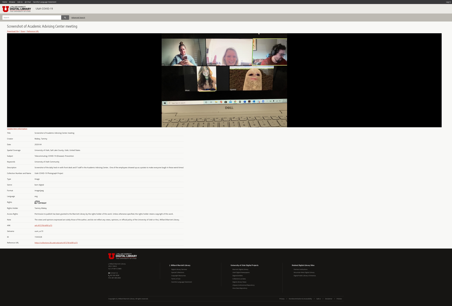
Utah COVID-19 (44, 8)
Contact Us (114, 273)
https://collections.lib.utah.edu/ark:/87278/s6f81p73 (56, 242)
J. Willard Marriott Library (117, 264)
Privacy (282, 299)
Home (4, 2)
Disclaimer (328, 299)
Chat (29, 2)
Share (23, 31)
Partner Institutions (300, 269)
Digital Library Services (179, 269)
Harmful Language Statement (44, 2)
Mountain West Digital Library (304, 272)
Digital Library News (239, 282)
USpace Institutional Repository (243, 285)
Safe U (318, 299)
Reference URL (33, 31)
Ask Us (20, 2)
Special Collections (177, 272)
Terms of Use (175, 279)
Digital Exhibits (237, 276)
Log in (448, 2)
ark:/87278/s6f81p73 (43, 225)
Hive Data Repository (239, 288)
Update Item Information (17, 129)
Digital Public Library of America (305, 276)
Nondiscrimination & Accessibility (300, 299)
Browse (12, 2)
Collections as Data (239, 279)
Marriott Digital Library (240, 269)
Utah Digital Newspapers (241, 272)
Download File (13, 31)
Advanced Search (78, 17)
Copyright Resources (178, 276)
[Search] (65, 17)
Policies (339, 299)
